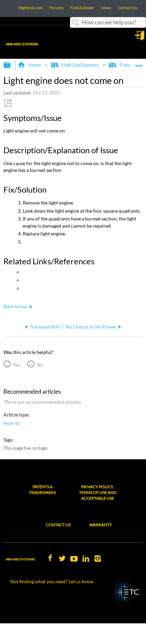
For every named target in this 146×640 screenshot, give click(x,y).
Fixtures (128, 65)
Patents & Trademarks (42, 489)
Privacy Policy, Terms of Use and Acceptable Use (97, 492)
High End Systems (80, 65)
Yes (16, 365)
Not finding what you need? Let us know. (52, 581)
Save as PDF (8, 103)
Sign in (140, 38)
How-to (11, 423)
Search (76, 23)
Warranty (100, 524)
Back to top (15, 306)
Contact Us (58, 524)
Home (34, 65)
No (40, 365)
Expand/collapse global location (139, 63)
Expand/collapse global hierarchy (11, 65)
